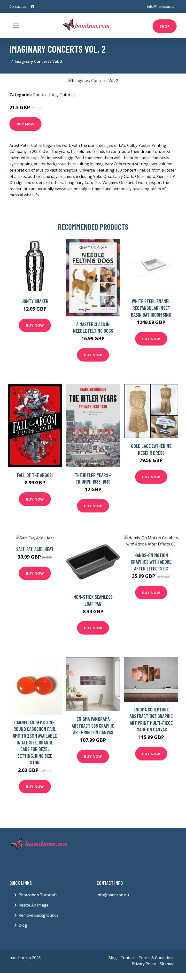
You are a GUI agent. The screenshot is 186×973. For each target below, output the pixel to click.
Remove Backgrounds (38, 915)
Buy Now (25, 124)
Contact (128, 957)
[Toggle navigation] (16, 25)
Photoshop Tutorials (38, 895)
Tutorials (68, 94)
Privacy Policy (144, 963)
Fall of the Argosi (35, 475)
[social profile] (32, 6)
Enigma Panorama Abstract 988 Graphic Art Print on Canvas (93, 725)
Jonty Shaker (34, 301)
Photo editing (45, 94)
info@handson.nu (161, 6)
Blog (23, 925)
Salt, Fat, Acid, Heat (35, 549)
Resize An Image (33, 905)
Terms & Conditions (157, 957)
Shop (165, 26)
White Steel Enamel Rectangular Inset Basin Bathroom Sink (151, 307)
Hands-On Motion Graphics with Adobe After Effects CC (151, 561)
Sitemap (167, 963)
